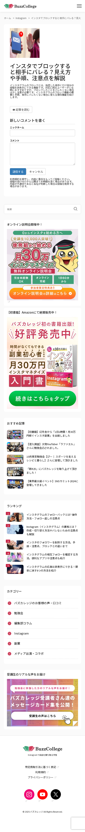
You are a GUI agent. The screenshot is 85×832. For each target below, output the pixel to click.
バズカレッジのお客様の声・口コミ (38, 603)
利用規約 (40, 772)
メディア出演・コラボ (29, 653)
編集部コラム (23, 623)
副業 (9, 74)
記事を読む (22, 110)
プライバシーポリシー (40, 777)
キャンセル (36, 172)
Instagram (13, 69)
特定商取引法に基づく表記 (40, 767)
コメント (14, 140)
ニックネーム (17, 127)
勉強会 (18, 613)
